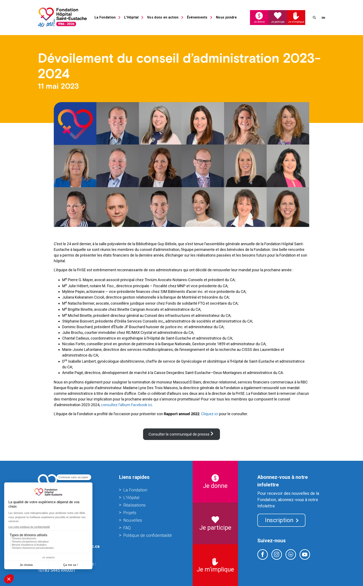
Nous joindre (226, 17)
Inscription (279, 520)
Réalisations (134, 505)
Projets (129, 512)
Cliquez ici (209, 414)
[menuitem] (323, 17)
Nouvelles (132, 520)
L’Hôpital (131, 17)
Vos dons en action (162, 17)
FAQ (127, 527)
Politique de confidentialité (147, 535)
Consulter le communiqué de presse (179, 434)
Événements (197, 17)
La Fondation (105, 17)
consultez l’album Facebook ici (126, 405)
